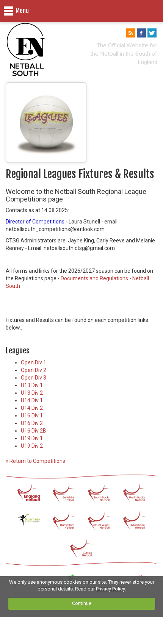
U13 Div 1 (32, 385)
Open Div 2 (33, 370)
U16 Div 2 (32, 423)
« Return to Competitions (35, 461)
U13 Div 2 (32, 393)
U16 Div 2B (33, 431)
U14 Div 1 (32, 400)
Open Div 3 (33, 378)
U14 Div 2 (32, 408)
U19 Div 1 (32, 438)
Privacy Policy (110, 589)
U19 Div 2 (32, 446)
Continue (81, 603)
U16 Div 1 (32, 415)
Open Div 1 (33, 362)
